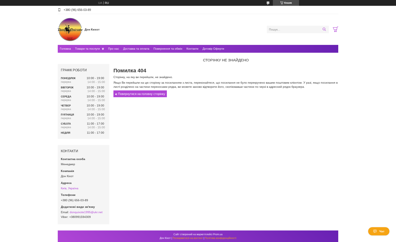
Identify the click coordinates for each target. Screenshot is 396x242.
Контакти (192, 48)
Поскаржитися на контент (188, 238)
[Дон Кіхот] (70, 29)
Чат (381, 231)
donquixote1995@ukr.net (86, 212)
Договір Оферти (213, 48)
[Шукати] (324, 29)
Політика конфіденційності (220, 238)
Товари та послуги (87, 48)
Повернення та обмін (167, 48)
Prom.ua (218, 234)
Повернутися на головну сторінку (141, 94)
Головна (65, 48)
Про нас (113, 48)
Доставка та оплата (136, 48)
